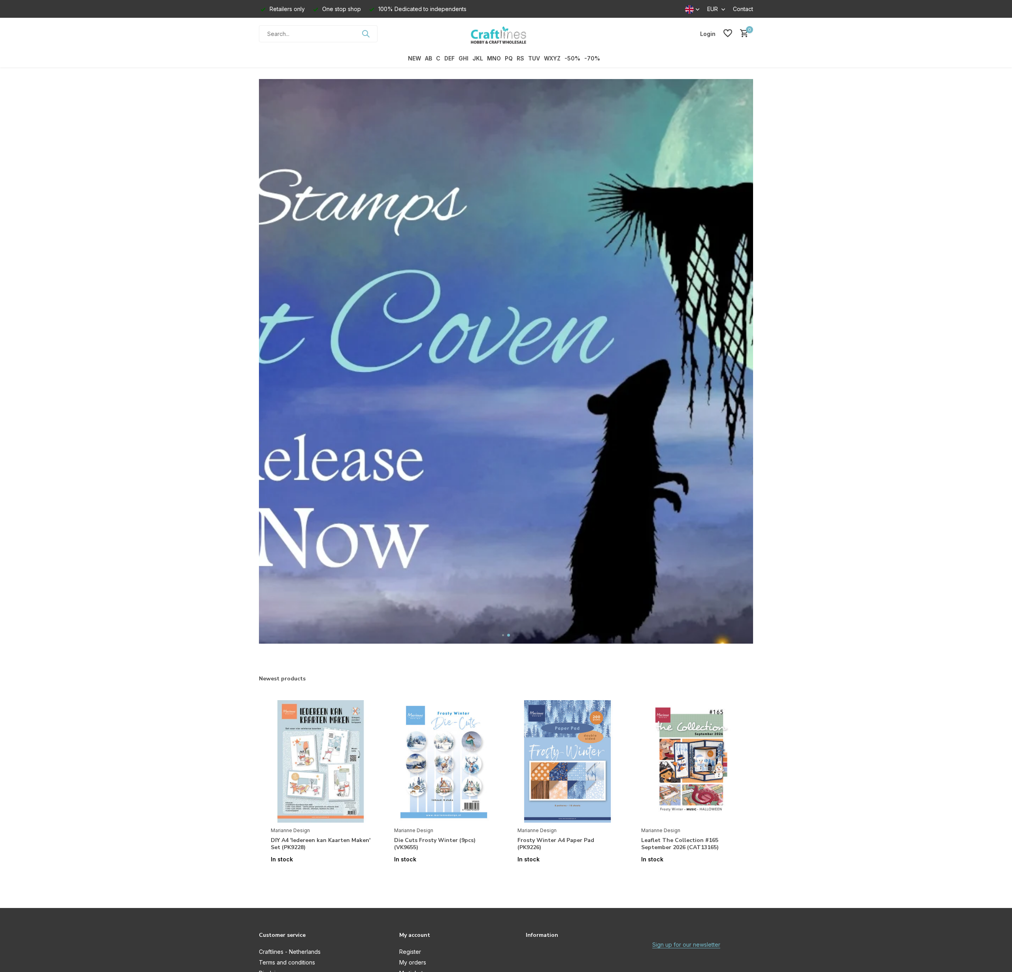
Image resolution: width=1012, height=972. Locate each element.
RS (520, 58)
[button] (503, 635)
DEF (449, 58)
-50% (572, 58)
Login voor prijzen (320, 875)
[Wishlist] (727, 33)
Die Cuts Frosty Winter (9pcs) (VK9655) (435, 844)
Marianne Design (290, 830)
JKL (477, 58)
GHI (463, 58)
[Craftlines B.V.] (506, 33)
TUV (534, 58)
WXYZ (552, 58)
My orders (412, 962)
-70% (592, 58)
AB (428, 58)
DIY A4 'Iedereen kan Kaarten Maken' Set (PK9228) (320, 844)
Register (410, 951)
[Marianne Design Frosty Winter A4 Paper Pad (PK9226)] (567, 761)
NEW (414, 58)
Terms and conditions (287, 962)
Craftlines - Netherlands (290, 951)
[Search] (366, 34)
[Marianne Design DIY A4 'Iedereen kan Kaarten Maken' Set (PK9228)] (320, 761)
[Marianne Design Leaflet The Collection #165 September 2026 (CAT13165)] (691, 761)
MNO (494, 58)
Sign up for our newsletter (686, 944)
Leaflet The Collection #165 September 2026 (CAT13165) (680, 844)
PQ (509, 58)
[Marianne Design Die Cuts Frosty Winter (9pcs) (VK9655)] (444, 761)
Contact (743, 9)
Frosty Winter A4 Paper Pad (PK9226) (555, 844)
